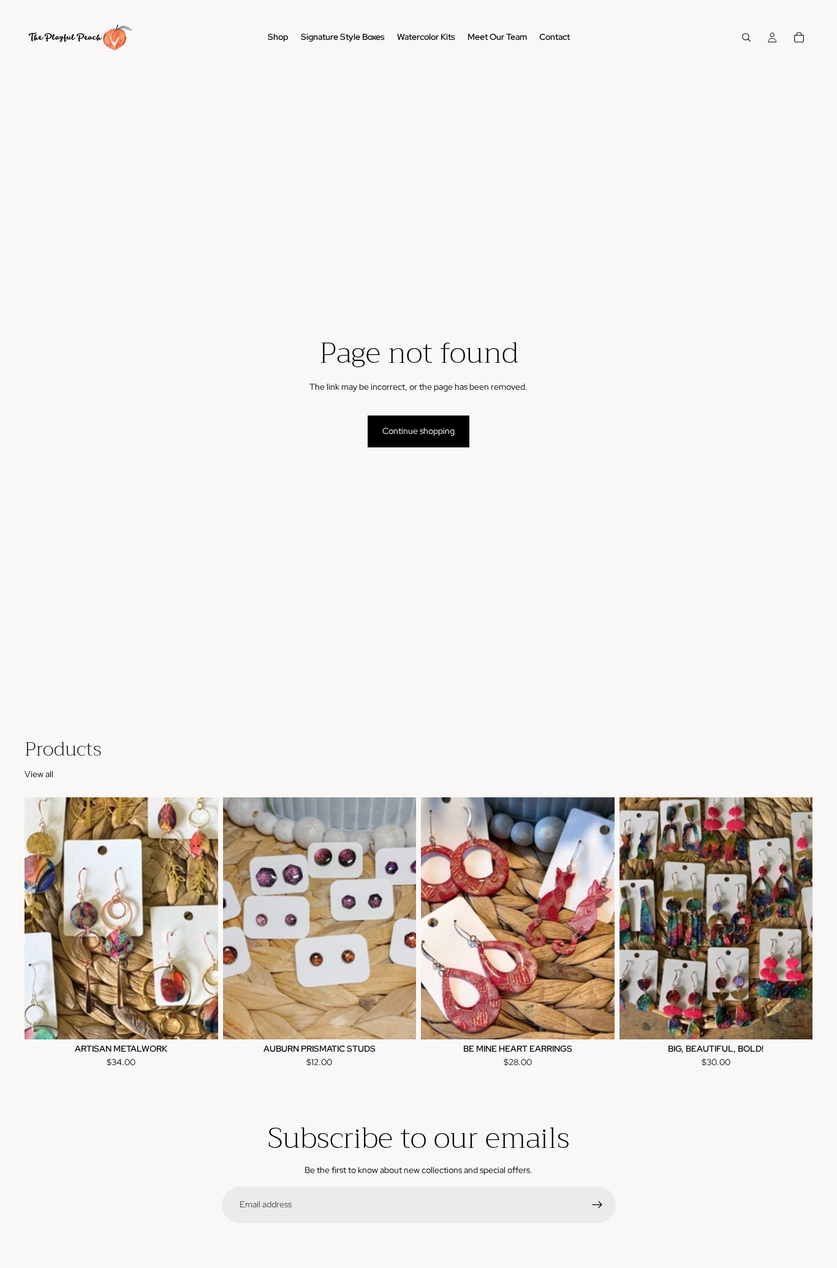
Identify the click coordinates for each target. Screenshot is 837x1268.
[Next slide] (199, 918)
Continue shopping (418, 430)
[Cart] (799, 37)
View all (39, 774)
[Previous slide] (43, 918)
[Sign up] (597, 1205)
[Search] (746, 37)
